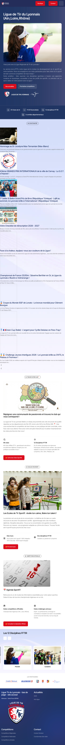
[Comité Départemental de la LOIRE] (43, 681)
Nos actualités (10, 86)
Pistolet (17, 667)
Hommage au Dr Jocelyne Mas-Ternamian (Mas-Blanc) (24, 146)
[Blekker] (27, 681)
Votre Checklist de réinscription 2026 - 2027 (19, 226)
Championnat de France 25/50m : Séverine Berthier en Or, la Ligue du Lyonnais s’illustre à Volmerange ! (30, 276)
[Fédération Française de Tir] (56, 681)
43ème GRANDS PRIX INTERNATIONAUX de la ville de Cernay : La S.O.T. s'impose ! (32, 172)
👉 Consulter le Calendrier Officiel (15, 624)
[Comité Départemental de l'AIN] (38, 681)
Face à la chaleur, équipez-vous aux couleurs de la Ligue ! (25, 250)
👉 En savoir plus (11, 547)
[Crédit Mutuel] (11, 681)
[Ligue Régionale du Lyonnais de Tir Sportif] (5, 3)
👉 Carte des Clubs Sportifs (14, 458)
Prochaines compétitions (27, 86)
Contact (53, 3)
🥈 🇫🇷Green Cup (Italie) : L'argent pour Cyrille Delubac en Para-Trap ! (30, 330)
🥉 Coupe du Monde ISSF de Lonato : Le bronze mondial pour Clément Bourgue (31, 304)
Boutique (40, 3)
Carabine (48, 667)
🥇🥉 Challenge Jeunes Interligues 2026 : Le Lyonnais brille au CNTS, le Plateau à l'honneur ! (32, 356)
